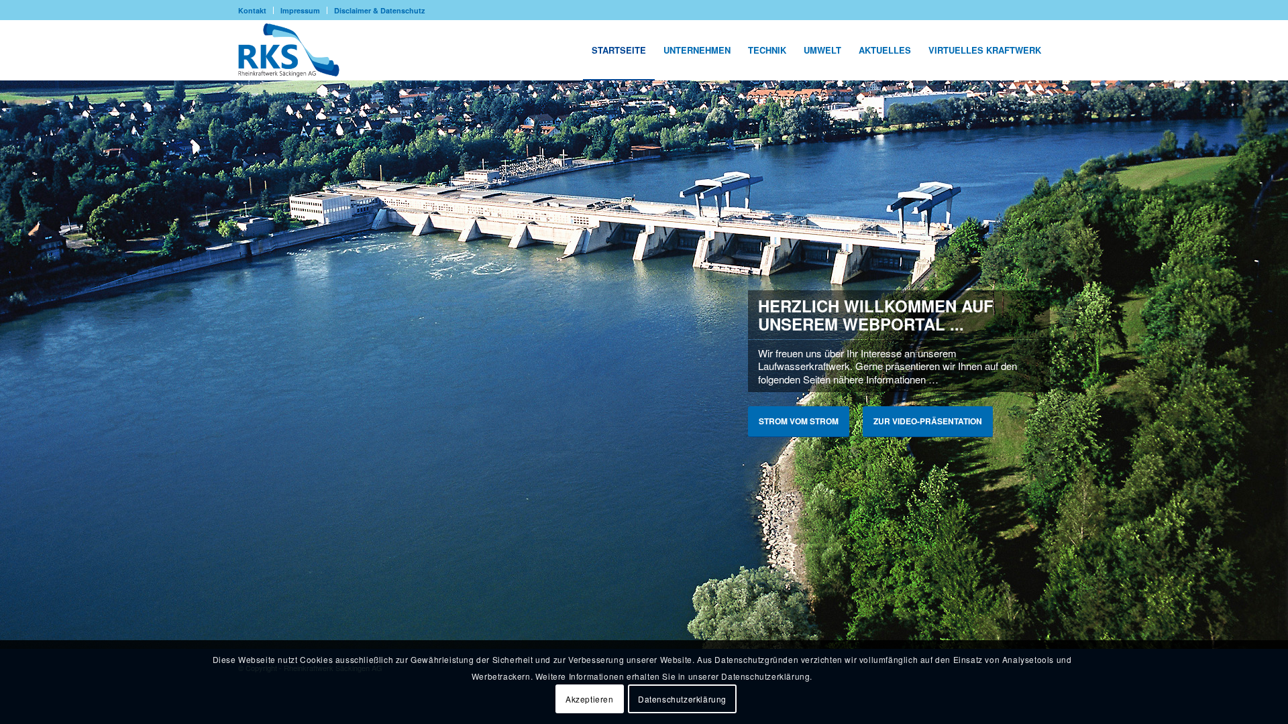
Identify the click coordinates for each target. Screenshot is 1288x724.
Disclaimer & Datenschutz (379, 10)
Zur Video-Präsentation (927, 421)
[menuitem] (256, 10)
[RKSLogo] (294, 50)
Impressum (300, 10)
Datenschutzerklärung (682, 698)
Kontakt (252, 10)
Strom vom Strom (799, 421)
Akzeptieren (590, 698)
